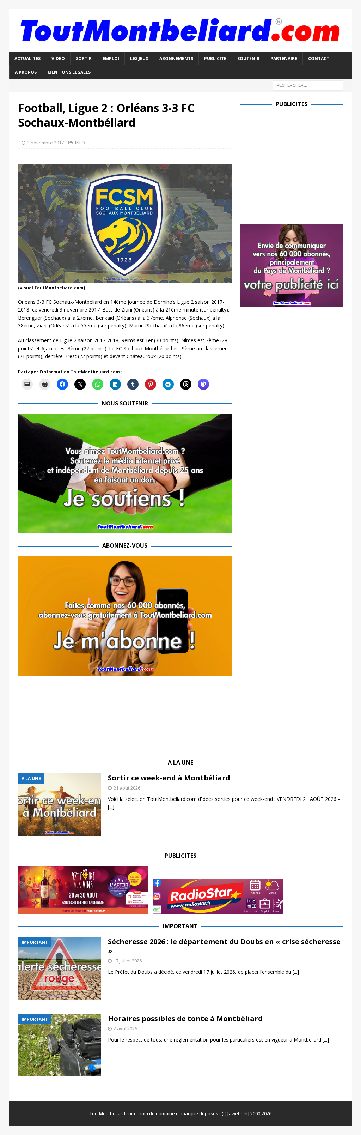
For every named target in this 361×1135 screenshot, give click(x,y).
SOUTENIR (248, 58)
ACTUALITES (27, 58)
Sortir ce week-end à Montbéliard (169, 778)
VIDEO (58, 58)
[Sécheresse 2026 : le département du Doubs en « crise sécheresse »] (59, 968)
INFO (80, 142)
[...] (111, 806)
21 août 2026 (127, 788)
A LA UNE (180, 762)
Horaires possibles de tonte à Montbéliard (185, 1018)
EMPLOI (111, 58)
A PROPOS (26, 72)
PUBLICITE (215, 58)
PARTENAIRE (283, 58)
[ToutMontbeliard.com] (180, 47)
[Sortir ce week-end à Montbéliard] (59, 804)
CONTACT (318, 58)
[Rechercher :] (308, 84)
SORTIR (84, 58)
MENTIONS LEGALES (69, 72)
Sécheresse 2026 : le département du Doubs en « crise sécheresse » (224, 946)
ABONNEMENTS (176, 58)
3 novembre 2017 (45, 142)
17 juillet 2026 (128, 961)
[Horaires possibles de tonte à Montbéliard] (59, 1045)
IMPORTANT (180, 926)
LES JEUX (139, 58)
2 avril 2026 (125, 1028)
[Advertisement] (299, 164)
